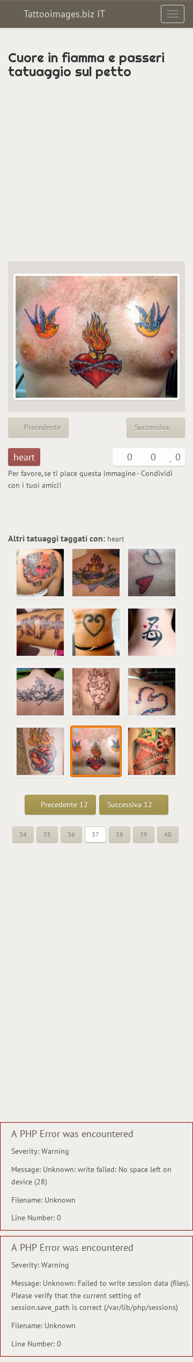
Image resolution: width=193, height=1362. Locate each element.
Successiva (153, 427)
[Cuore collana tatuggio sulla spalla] (152, 692)
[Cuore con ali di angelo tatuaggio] (40, 573)
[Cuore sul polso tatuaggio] (96, 632)
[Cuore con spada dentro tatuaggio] (40, 632)
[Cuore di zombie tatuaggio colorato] (152, 752)
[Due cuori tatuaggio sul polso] (152, 573)
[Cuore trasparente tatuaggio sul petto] (96, 692)
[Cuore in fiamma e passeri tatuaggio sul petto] (96, 752)
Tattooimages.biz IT (63, 14)
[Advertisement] (96, 170)
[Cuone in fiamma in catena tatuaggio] (40, 752)
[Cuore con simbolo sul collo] (152, 632)
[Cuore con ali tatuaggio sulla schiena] (40, 692)
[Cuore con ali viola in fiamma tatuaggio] (96, 573)
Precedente (41, 427)
